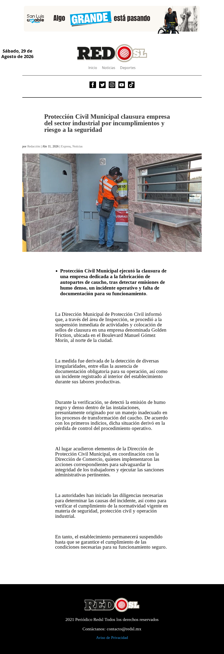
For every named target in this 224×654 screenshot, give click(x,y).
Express (66, 146)
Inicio (92, 68)
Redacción (33, 146)
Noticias (108, 68)
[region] (111, 18)
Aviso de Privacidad (112, 637)
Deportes (128, 68)
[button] (29, 18)
